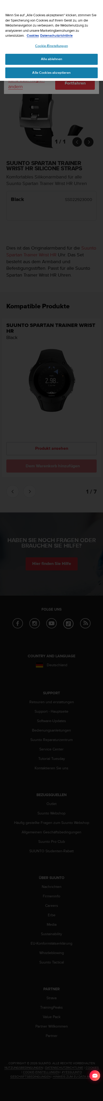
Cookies (33, 35)
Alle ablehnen (51, 59)
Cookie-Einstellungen (51, 46)
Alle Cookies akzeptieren (51, 73)
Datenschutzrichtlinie (56, 35)
